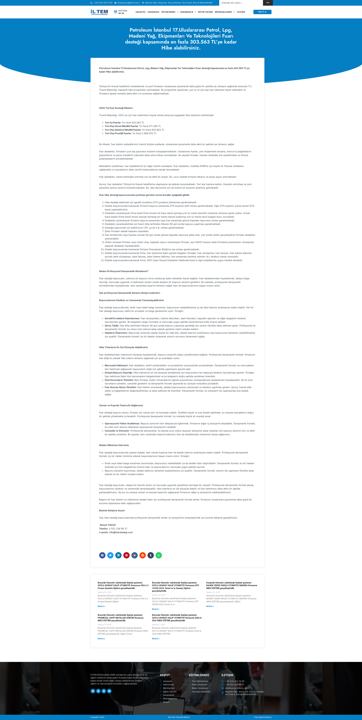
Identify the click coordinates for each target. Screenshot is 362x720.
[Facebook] (92, 691)
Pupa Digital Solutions (263, 717)
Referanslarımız (223, 12)
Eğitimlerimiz (168, 12)
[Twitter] (98, 691)
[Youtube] (109, 691)
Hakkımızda (153, 12)
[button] (102, 555)
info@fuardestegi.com (121, 532)
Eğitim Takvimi (205, 12)
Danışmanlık (186, 12)
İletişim (241, 12)
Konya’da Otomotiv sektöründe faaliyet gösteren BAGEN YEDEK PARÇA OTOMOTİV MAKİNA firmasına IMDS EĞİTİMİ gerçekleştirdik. (231, 585)
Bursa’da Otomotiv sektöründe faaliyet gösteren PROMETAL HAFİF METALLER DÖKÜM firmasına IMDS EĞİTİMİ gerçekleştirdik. (120, 618)
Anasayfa (141, 12)
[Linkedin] (103, 691)
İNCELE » (101, 606)
